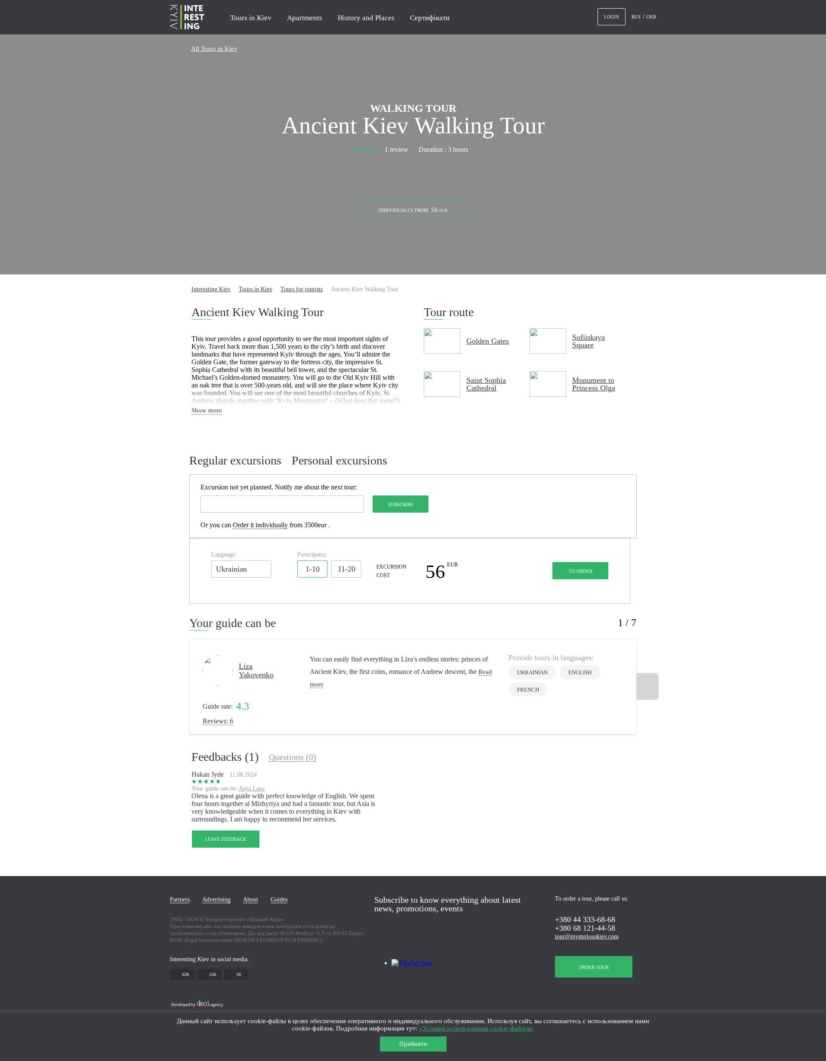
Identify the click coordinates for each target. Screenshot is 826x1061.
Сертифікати (430, 18)
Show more (206, 410)
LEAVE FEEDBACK (226, 839)
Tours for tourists (301, 289)
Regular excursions (235, 461)
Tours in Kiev (250, 18)
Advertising (216, 899)
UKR (651, 16)
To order (580, 571)
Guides (279, 899)
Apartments (304, 18)
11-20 (346, 569)
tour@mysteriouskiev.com (587, 936)
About (250, 899)
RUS (637, 16)
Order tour (594, 967)
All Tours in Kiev (214, 48)
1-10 (312, 569)
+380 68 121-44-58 (585, 928)
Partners (180, 899)
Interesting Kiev (211, 289)
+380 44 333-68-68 (585, 919)
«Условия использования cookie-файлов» (476, 1028)
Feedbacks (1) (225, 757)
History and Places (366, 18)
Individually (413, 209)
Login (611, 16)
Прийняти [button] (413, 1043)
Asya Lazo (252, 788)
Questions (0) (292, 757)
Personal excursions (339, 461)
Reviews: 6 (218, 721)
